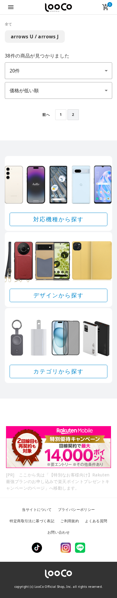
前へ (46, 114)
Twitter (51, 548)
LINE (80, 548)
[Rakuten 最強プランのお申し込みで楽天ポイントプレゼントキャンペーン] (58, 447)
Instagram (66, 548)
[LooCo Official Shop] (58, 7)
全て (8, 24)
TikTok (37, 548)
